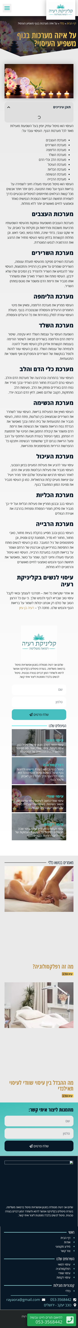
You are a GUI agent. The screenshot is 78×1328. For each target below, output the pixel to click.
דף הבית (71, 23)
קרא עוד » (68, 973)
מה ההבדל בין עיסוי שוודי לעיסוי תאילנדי (41, 1085)
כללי (62, 23)
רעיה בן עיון (26, 608)
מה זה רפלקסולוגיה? (53, 966)
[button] (7, 8)
